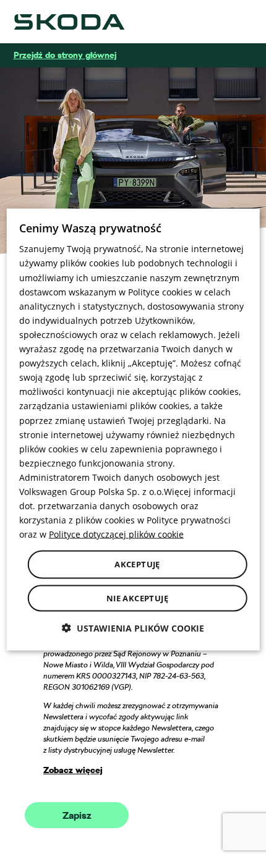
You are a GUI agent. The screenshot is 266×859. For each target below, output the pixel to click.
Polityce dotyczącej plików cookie (116, 534)
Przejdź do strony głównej (65, 55)
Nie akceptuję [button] (137, 597)
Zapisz (77, 816)
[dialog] (133, 430)
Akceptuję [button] (137, 564)
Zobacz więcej (73, 770)
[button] (133, 627)
